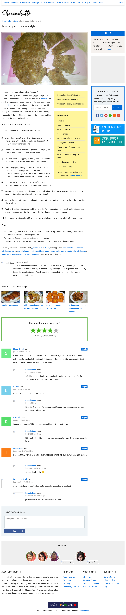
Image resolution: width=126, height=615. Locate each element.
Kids (74, 3)
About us (87, 577)
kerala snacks (6, 254)
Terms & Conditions (112, 583)
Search (122, 3)
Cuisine (58, 3)
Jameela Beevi (37, 248)
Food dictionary (69, 577)
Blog (86, 3)
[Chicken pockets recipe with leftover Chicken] (33, 302)
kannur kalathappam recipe (72, 248)
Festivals (67, 3)
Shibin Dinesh (7, 105)
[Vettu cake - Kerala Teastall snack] (55, 302)
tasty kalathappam (33, 254)
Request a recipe (90, 587)
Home (3, 21)
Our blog (66, 583)
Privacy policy (109, 580)
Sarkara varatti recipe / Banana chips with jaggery (78, 308)
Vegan (43, 3)
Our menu (67, 580)
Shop (101, 3)
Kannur (44, 99)
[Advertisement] (108, 69)
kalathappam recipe (8, 251)
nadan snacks (61, 251)
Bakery (5, 3)
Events (94, 3)
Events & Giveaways (91, 580)
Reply (84, 349)
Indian (50, 3)
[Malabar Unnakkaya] (10, 302)
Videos (80, 3)
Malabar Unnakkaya (9, 305)
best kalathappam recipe (26, 251)
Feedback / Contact (71, 587)
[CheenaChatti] (16, 16)
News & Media (109, 577)
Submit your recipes (91, 583)
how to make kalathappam (76, 251)
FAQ (105, 587)
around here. (111, 49)
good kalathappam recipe (45, 251)
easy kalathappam (19, 254)
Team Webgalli (84, 610)
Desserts (25, 3)
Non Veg (35, 3)
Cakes (16, 21)
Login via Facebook (15, 531)
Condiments (15, 3)
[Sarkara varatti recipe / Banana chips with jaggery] (78, 302)
